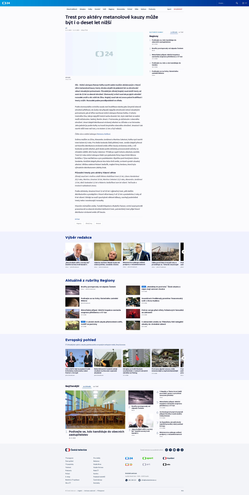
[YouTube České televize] (174, 449)
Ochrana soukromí (89, 491)
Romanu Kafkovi (103, 134)
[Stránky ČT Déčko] (128, 464)
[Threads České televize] (182, 449)
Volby (90, 9)
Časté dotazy (97, 480)
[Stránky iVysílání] (168, 458)
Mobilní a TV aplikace (72, 480)
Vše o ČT (68, 483)
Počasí (130, 9)
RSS (182, 491)
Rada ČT (96, 470)
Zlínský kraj (88, 223)
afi (66, 28)
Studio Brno (97, 464)
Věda (136, 9)
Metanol (98, 223)
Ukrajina (82, 9)
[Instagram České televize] (166, 449)
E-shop (67, 477)
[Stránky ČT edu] (166, 464)
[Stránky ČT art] (146, 464)
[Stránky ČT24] (129, 458)
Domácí (97, 9)
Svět (104, 9)
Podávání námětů (99, 477)
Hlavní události (72, 9)
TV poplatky (69, 464)
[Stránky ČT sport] (148, 458)
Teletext (68, 467)
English (80, 491)
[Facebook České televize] (170, 449)
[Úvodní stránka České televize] (76, 449)
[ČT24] (6, 3)
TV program (69, 458)
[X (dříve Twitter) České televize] (178, 449)
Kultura (143, 9)
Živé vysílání (69, 461)
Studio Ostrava (98, 467)
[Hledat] (237, 3)
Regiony (111, 9)
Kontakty (96, 483)
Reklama (96, 461)
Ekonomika (121, 9)
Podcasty (152, 9)
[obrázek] (104, 54)
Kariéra (95, 474)
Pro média (96, 458)
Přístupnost (100, 491)
